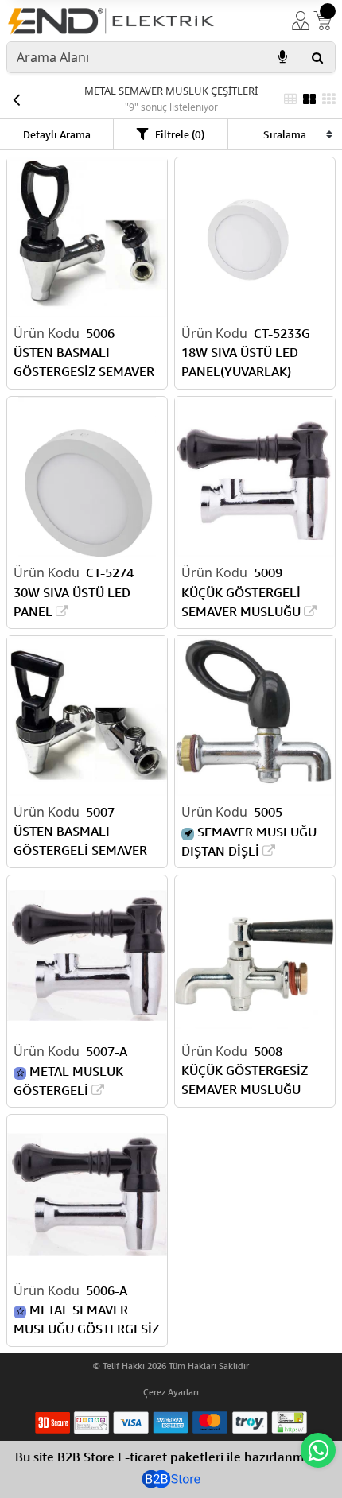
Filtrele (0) (179, 134)
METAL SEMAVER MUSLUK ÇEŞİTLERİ (171, 90)
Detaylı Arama (57, 134)
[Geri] (16, 99)
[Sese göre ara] (282, 57)
